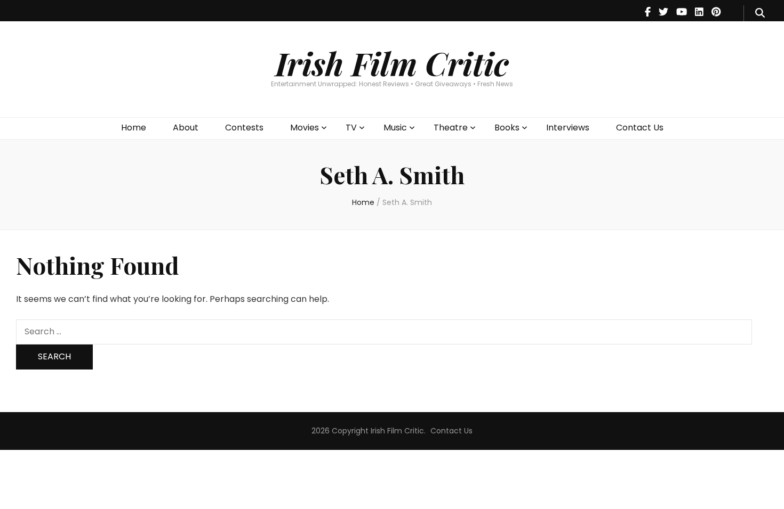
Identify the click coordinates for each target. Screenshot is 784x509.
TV (351, 127)
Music (395, 127)
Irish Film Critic (392, 63)
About (185, 127)
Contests (244, 127)
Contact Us (639, 127)
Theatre (451, 127)
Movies (304, 127)
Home (133, 127)
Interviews (567, 127)
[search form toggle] (760, 13)
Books (506, 127)
